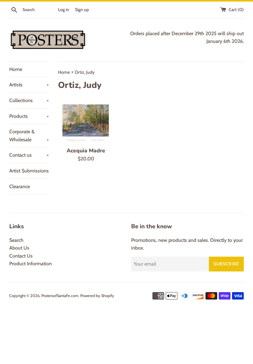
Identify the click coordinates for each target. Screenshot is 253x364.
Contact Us (21, 256)
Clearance (19, 186)
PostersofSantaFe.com (59, 295)
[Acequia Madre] (86, 121)
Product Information (30, 264)
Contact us (29, 155)
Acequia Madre (86, 150)
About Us (19, 248)
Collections (29, 100)
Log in (63, 9)
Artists (29, 85)
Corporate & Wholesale (29, 136)
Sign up (82, 9)
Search (16, 240)
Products (29, 116)
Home (15, 69)
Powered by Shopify (97, 295)
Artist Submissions (29, 171)
